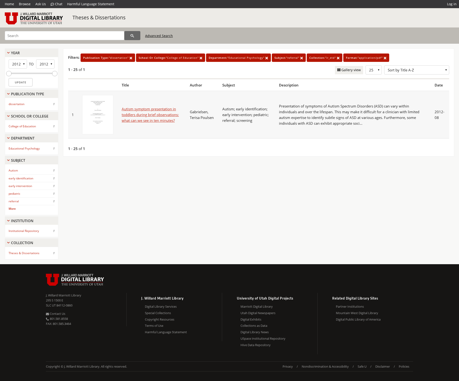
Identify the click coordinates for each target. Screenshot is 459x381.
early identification (21, 178)
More (12, 209)
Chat (58, 4)
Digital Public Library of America (358, 319)
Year (15, 52)
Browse (25, 4)
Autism (13, 170)
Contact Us (57, 313)
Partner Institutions (350, 306)
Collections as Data (253, 325)
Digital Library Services (161, 306)
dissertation (16, 104)
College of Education (22, 126)
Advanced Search (159, 35)
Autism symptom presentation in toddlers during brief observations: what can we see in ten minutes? (150, 115)
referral (14, 201)
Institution (22, 220)
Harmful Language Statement (90, 4)
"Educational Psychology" (237, 57)
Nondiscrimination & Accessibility (325, 366)
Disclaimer (382, 366)
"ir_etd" (323, 57)
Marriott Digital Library (256, 306)
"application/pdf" (365, 57)
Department (22, 138)
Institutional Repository (24, 231)
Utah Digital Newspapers (257, 313)
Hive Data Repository (255, 345)
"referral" (287, 57)
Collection (22, 242)
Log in (452, 4)
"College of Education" (169, 57)
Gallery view (350, 70)
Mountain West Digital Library (357, 313)
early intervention (20, 186)
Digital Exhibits (250, 319)
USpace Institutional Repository (262, 338)
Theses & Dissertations (99, 17)
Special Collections (158, 313)
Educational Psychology (24, 148)
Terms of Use (154, 325)
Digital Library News (254, 332)
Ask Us (40, 4)
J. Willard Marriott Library (63, 295)
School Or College (29, 116)
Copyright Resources (159, 319)
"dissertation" (106, 57)
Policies (404, 366)
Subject (18, 160)
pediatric (14, 194)
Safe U (362, 366)
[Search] (132, 35)
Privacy (288, 366)
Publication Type (27, 93)
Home (9, 4)
